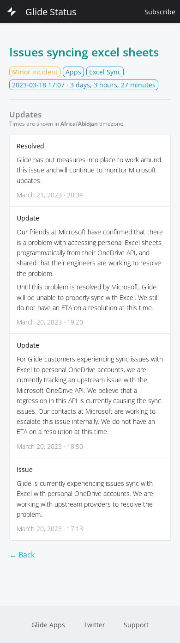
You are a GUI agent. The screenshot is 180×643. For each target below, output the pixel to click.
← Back (22, 555)
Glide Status (51, 12)
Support (136, 624)
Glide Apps (48, 624)
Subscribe (159, 11)
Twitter (94, 624)
